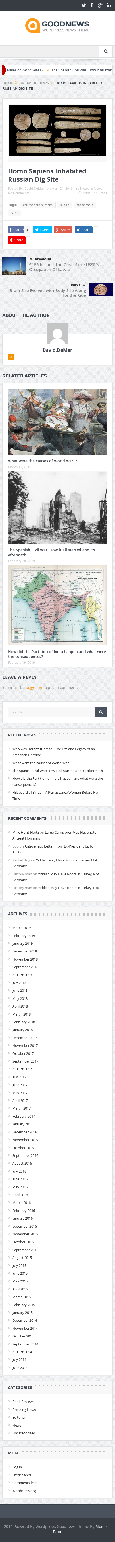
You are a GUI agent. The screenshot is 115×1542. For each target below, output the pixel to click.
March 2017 (21, 1108)
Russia (64, 205)
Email (103, 193)
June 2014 (20, 1367)
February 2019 (23, 935)
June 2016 (20, 1179)
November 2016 (25, 1139)
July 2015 (19, 1265)
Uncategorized (23, 1433)
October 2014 (23, 1336)
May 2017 (20, 1092)
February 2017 (23, 1116)
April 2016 (20, 1194)
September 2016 (25, 1155)
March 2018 (21, 1014)
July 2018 (19, 982)
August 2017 (22, 1069)
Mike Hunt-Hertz (25, 832)
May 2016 (20, 1187)
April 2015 (20, 1289)
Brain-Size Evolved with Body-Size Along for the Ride (48, 293)
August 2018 (22, 975)
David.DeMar (34, 188)
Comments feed (25, 1482)
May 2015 (20, 1281)
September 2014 (25, 1344)
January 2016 (22, 1218)
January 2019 (22, 943)
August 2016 (22, 1163)
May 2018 (20, 998)
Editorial (18, 1417)
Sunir (14, 213)
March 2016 (21, 1202)
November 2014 (25, 1328)
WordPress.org (24, 1490)
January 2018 (22, 1029)
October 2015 (23, 1241)
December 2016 (24, 1132)
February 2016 (23, 1210)
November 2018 (25, 959)
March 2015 (21, 1296)
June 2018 (20, 990)
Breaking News (91, 188)
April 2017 (20, 1100)
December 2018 (24, 951)
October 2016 (23, 1147)
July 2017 (19, 1077)
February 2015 (23, 1304)
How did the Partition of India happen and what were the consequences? (57, 654)
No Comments (18, 193)
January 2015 (22, 1312)
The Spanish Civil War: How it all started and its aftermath (51, 552)
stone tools (84, 205)
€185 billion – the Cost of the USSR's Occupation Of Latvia (64, 267)
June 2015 (20, 1273)
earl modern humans (38, 205)
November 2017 (25, 1045)
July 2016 (19, 1171)
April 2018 (20, 1006)
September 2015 (25, 1249)
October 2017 (23, 1053)
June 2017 (20, 1084)
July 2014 (19, 1359)
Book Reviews (23, 1401)
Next (75, 285)
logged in (34, 687)
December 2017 (24, 1037)
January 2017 (22, 1124)
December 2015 (24, 1226)
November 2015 (25, 1234)
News (16, 1425)
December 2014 (24, 1320)
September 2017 (25, 1061)
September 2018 (25, 967)
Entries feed (21, 1475)
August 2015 (22, 1257)
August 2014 (22, 1351)
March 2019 (21, 927)
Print (86, 193)
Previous (43, 259)
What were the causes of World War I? (42, 460)
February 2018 (23, 1022)
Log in (17, 1467)
